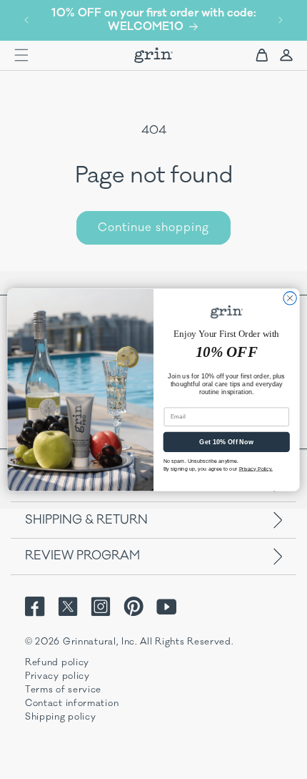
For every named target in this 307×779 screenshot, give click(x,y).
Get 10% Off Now (226, 441)
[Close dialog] (289, 297)
